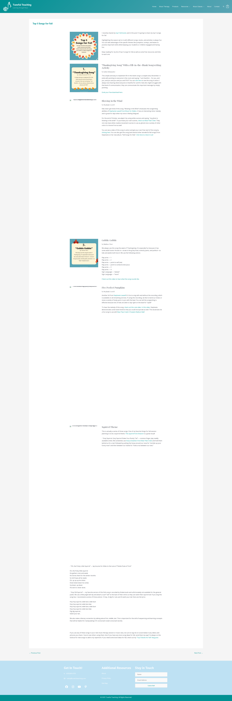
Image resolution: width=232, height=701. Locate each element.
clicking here (106, 132)
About (104, 673)
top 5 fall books (121, 33)
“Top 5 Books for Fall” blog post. (147, 638)
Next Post (198, 653)
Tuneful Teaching (22, 5)
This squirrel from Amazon (134, 434)
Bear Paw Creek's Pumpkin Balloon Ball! (130, 312)
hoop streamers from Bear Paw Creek (139, 441)
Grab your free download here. (112, 92)
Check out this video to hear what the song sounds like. (120, 279)
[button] (189, 6)
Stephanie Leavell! (120, 295)
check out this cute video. (132, 307)
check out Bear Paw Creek (147, 121)
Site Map (105, 683)
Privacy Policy (106, 678)
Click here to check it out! (145, 135)
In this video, (146, 307)
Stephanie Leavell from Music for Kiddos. (123, 111)
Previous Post (34, 653)
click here (138, 80)
